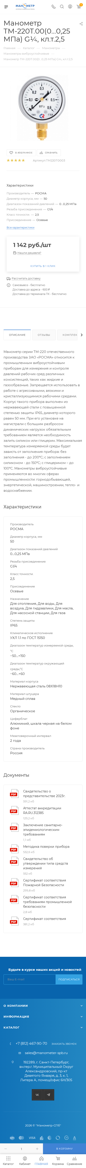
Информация (16, 1016)
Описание (17, 334)
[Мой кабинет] (70, 7)
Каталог (12, 1027)
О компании (16, 1005)
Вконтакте (37, 1095)
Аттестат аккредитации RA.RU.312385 (42, 810)
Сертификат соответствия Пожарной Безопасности (44, 882)
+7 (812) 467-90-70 (31, 1043)
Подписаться (69, 979)
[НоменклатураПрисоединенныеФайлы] (43, 107)
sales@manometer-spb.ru (46, 1053)
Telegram (48, 1095)
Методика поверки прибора (46, 847)
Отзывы (44, 334)
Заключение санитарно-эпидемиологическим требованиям (42, 829)
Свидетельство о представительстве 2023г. (44, 793)
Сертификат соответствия (44, 919)
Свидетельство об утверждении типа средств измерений (45, 863)
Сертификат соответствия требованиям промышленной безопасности (47, 902)
